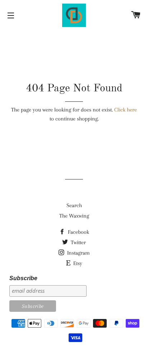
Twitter (77, 242)
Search (74, 205)
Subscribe (23, 278)
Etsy (77, 263)
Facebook (77, 232)
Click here (125, 109)
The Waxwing (74, 216)
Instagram (78, 253)
